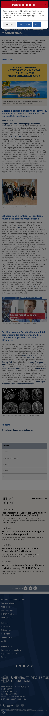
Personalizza (9, 24)
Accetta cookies (24, 24)
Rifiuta (37, 24)
